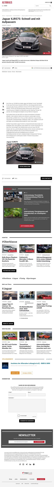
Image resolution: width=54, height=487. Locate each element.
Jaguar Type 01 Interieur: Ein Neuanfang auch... (8, 306)
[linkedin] (30, 464)
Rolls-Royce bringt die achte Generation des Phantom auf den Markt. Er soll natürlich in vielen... (9, 265)
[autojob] (49, 359)
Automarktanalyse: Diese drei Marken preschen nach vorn (44, 346)
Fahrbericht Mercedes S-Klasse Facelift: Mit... (26, 259)
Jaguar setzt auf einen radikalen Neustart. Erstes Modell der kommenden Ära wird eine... (8, 312)
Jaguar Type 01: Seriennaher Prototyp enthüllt (44, 306)
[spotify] (34, 464)
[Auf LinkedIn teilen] (3, 109)
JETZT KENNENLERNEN (27, 226)
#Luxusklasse (10, 254)
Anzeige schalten (27, 373)
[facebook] (20, 464)
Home (3, 15)
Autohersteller (16, 15)
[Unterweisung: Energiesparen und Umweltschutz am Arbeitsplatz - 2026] (13, 213)
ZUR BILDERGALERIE (24, 166)
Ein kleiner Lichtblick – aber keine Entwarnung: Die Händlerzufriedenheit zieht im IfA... (26, 314)
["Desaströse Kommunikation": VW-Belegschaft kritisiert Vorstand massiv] (27, 336)
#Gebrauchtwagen (46, 254)
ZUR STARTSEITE (46, 178)
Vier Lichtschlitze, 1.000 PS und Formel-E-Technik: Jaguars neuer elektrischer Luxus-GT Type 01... (43, 312)
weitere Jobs (15, 373)
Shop (10, 479)
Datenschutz (27, 483)
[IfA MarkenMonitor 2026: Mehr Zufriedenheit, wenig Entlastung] (27, 295)
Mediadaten (23, 479)
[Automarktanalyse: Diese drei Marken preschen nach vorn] (44, 336)
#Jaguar (15, 278)
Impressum (18, 483)
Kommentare (7, 68)
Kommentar (11, 397)
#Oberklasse (9, 241)
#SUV (9, 342)
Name (29, 392)
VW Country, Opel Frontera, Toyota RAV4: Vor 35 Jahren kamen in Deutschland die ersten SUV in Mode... (9, 352)
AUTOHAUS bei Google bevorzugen (42, 68)
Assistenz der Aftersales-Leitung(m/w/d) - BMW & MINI (30, 363)
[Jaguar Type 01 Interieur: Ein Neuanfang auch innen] (9, 295)
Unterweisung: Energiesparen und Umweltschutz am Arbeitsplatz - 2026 (36, 213)
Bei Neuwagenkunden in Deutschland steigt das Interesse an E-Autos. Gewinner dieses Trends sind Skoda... (44, 352)
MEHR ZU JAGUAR (8, 323)
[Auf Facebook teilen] (3, 103)
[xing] (27, 464)
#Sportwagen (31, 278)
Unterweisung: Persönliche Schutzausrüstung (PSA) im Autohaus (33, 197)
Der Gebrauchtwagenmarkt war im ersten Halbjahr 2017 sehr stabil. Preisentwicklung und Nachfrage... (44, 265)
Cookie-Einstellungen (34, 483)
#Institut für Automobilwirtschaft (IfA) (29, 303)
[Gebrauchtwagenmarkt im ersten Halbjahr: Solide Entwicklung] (44, 248)
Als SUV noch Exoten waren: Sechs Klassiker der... (9, 346)
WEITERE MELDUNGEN (9, 270)
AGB (22, 483)
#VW (26, 342)
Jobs (16, 479)
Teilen (15, 68)
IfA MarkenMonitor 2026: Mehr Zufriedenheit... (26, 309)
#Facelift (27, 254)
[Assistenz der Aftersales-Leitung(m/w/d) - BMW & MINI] (5, 365)
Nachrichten (9, 15)
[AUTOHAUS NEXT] (10, 188)
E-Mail (10, 392)
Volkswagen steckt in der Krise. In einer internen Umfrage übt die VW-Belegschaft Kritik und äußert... (26, 352)
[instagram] (23, 464)
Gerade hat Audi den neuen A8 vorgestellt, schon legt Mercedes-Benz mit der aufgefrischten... (26, 265)
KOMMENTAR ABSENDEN (27, 420)
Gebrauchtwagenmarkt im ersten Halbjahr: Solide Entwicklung (44, 259)
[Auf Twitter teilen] (3, 106)
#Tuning (22, 278)
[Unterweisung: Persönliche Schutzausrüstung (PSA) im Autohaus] (13, 197)
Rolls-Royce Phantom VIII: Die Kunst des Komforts (9, 259)
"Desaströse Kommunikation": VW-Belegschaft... (25, 346)
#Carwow (44, 342)
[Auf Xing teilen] (3, 112)
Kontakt (32, 479)
